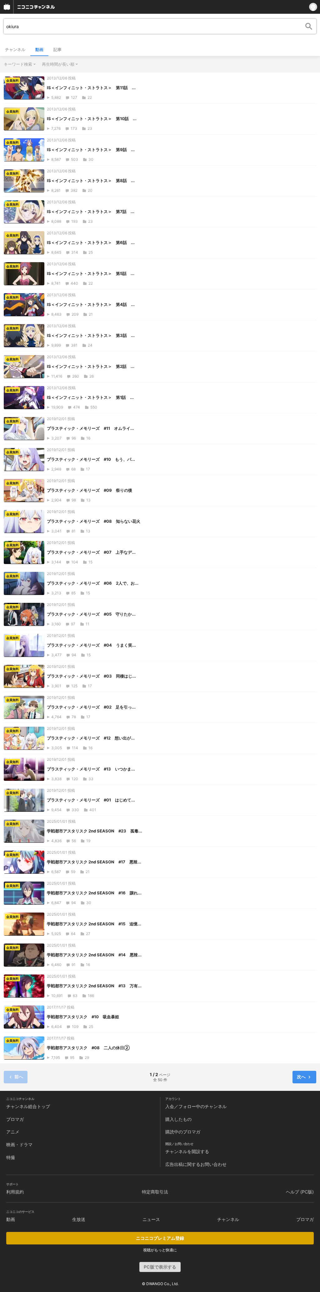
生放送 (78, 1219)
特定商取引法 (155, 1191)
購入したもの (178, 1119)
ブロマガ (15, 1119)
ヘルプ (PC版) (300, 1191)
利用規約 (15, 1191)
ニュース (151, 1219)
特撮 (10, 1157)
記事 (57, 49)
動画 (39, 49)
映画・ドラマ (19, 1144)
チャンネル (15, 49)
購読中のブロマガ (182, 1131)
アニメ (12, 1131)
